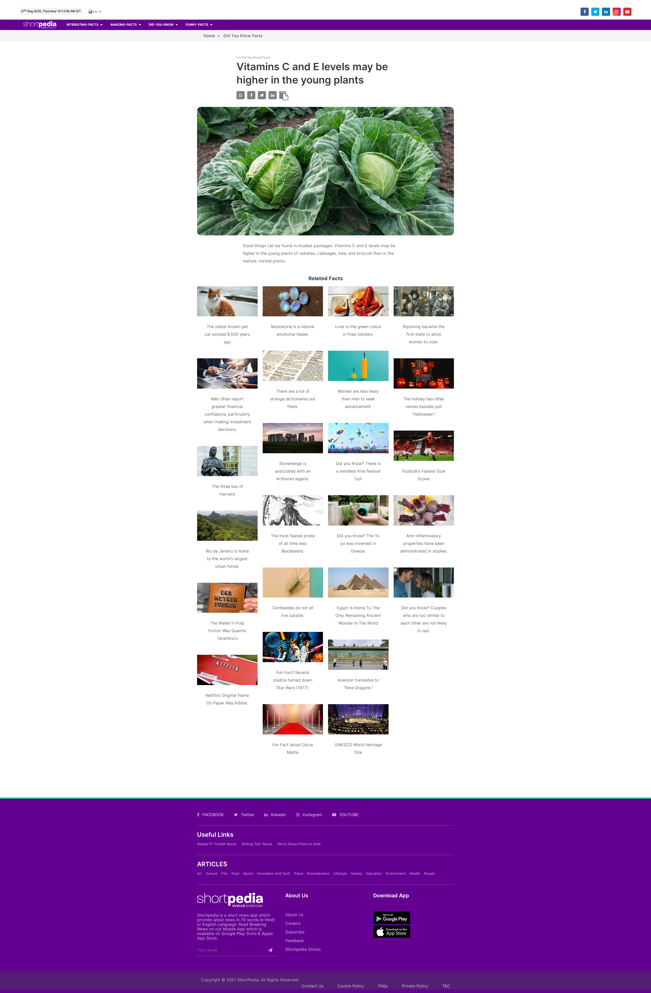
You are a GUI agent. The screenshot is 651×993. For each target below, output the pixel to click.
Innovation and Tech (273, 873)
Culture (211, 873)
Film (224, 873)
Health (415, 873)
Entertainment (318, 873)
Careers (292, 923)
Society (356, 873)
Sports (248, 873)
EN (95, 12)
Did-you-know (161, 24)
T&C (446, 985)
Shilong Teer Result (257, 844)
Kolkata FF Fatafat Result (216, 844)
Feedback (294, 940)
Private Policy (415, 985)
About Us (294, 914)
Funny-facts (197, 24)
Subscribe (294, 931)
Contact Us (312, 985)
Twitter (247, 814)
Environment (396, 873)
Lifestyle (340, 873)
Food (235, 873)
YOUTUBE (348, 814)
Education (374, 873)
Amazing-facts (124, 24)
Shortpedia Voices (303, 949)
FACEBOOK (212, 814)
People (429, 873)
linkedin (278, 814)
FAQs (383, 985)
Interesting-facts (83, 24)
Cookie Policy (350, 985)
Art (199, 873)
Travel (298, 873)
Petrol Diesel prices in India (298, 844)
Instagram (312, 814)
